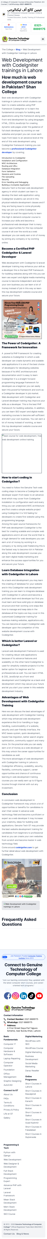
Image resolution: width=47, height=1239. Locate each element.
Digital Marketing (33, 1052)
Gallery (7, 1118)
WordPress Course (34, 1048)
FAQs (6, 1098)
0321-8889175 (25, 4)
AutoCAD (8, 1085)
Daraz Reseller (32, 1070)
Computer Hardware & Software (9, 1051)
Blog (18, 49)
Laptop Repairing (12, 1058)
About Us (8, 1094)
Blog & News (23, 1234)
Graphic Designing (12, 1081)
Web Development (12, 1159)
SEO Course (9, 1214)
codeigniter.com (24, 847)
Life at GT (8, 1114)
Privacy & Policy (11, 1110)
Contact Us (9, 1234)
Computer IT (10, 1044)
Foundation (9, 1070)
